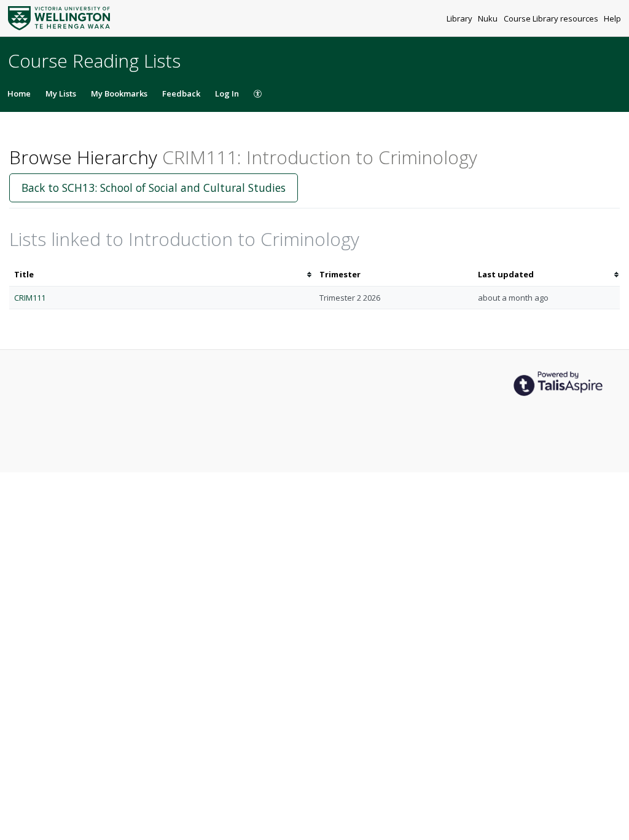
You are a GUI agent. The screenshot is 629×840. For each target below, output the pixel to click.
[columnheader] (161, 274)
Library (460, 18)
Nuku (488, 18)
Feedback (181, 93)
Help (612, 18)
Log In (227, 93)
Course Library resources (552, 18)
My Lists (60, 93)
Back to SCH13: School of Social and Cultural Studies (153, 187)
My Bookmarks (119, 93)
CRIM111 (29, 297)
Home (19, 93)
